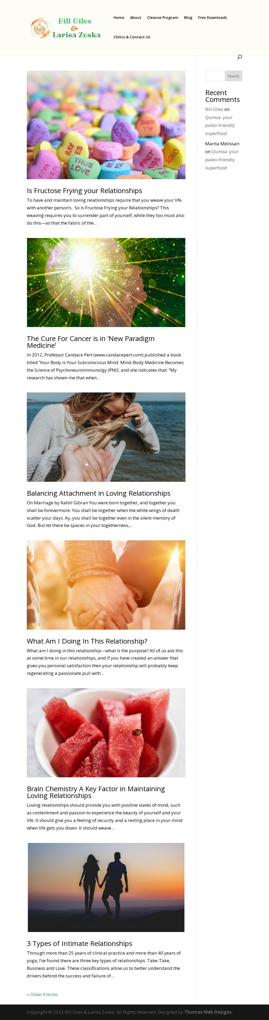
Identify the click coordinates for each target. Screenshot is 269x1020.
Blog (188, 18)
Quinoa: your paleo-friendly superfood (220, 125)
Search (233, 76)
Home (118, 18)
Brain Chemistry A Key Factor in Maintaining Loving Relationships (96, 792)
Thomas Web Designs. (208, 1012)
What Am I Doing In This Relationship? (87, 641)
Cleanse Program (162, 18)
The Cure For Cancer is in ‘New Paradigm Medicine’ (91, 342)
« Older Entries (42, 994)
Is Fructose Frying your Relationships (84, 190)
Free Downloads (212, 18)
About (135, 18)
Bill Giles (214, 109)
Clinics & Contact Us (131, 37)
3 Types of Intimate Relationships (79, 943)
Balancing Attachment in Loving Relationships (98, 493)
